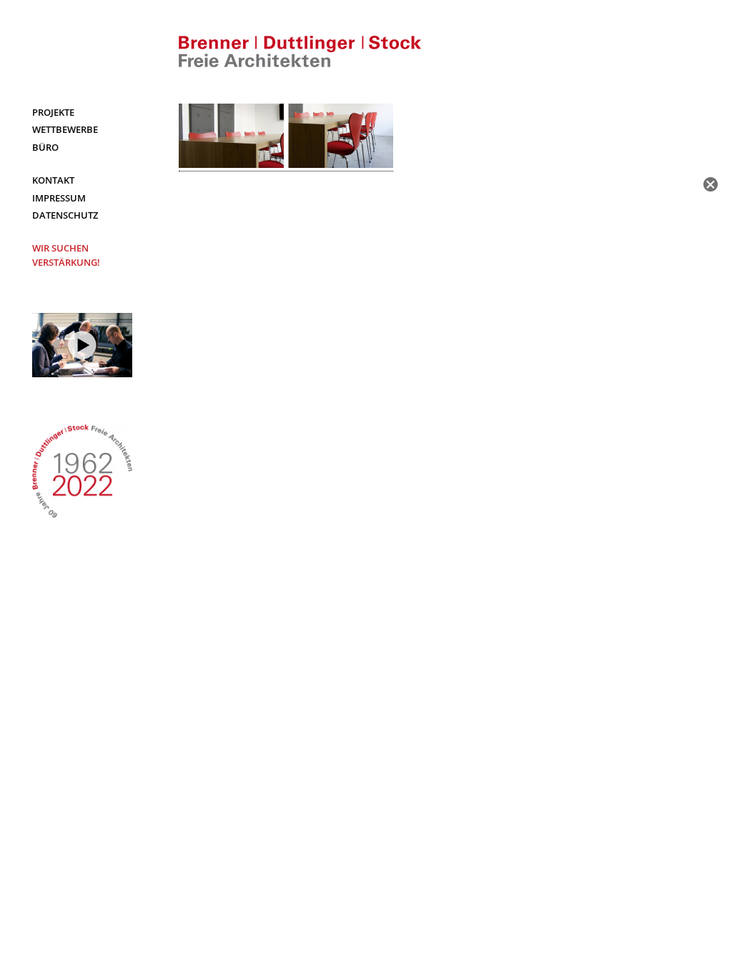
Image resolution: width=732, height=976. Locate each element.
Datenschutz (65, 215)
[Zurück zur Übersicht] (710, 184)
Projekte (53, 112)
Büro (45, 147)
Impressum (59, 197)
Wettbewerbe (65, 129)
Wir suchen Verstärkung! (66, 255)
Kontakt (53, 180)
